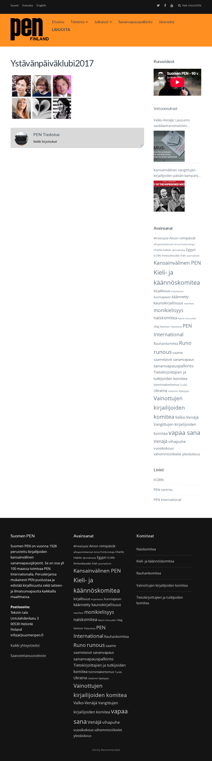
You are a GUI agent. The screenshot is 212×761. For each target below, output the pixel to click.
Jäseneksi (166, 21)
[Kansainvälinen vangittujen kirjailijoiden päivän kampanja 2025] (169, 196)
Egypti (191, 249)
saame (177, 352)
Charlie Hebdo (162, 250)
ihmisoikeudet (170, 255)
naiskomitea (165, 318)
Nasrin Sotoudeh (187, 318)
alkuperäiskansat (163, 244)
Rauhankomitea (166, 343)
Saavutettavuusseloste (28, 655)
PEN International (167, 499)
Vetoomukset (165, 108)
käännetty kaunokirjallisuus (97, 604)
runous (163, 352)
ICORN (157, 255)
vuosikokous (164, 448)
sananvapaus (183, 359)
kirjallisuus (162, 290)
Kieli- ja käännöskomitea (155, 561)
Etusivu (58, 21)
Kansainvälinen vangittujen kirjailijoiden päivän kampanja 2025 (177, 173)
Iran (183, 255)
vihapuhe (177, 441)
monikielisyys (168, 310)
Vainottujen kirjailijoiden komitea (169, 407)
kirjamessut (177, 291)
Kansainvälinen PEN (177, 262)
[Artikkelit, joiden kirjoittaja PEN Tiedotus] (21, 139)
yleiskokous (191, 454)
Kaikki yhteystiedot (25, 645)
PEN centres (163, 489)
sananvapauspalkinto (174, 365)
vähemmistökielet (167, 454)
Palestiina (176, 326)
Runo (185, 342)
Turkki (183, 385)
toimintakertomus (166, 384)
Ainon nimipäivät (182, 238)
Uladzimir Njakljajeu (178, 391)
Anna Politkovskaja (184, 244)
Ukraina (160, 390)
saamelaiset (163, 359)
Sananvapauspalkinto (135, 21)
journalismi (193, 255)
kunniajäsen (162, 297)
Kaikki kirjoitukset (45, 141)
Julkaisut (101, 21)
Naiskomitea (146, 549)
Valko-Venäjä (187, 417)
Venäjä (160, 441)
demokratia (178, 250)
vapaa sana (184, 432)
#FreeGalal (161, 238)
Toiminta (77, 21)
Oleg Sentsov (162, 326)
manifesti (189, 303)
